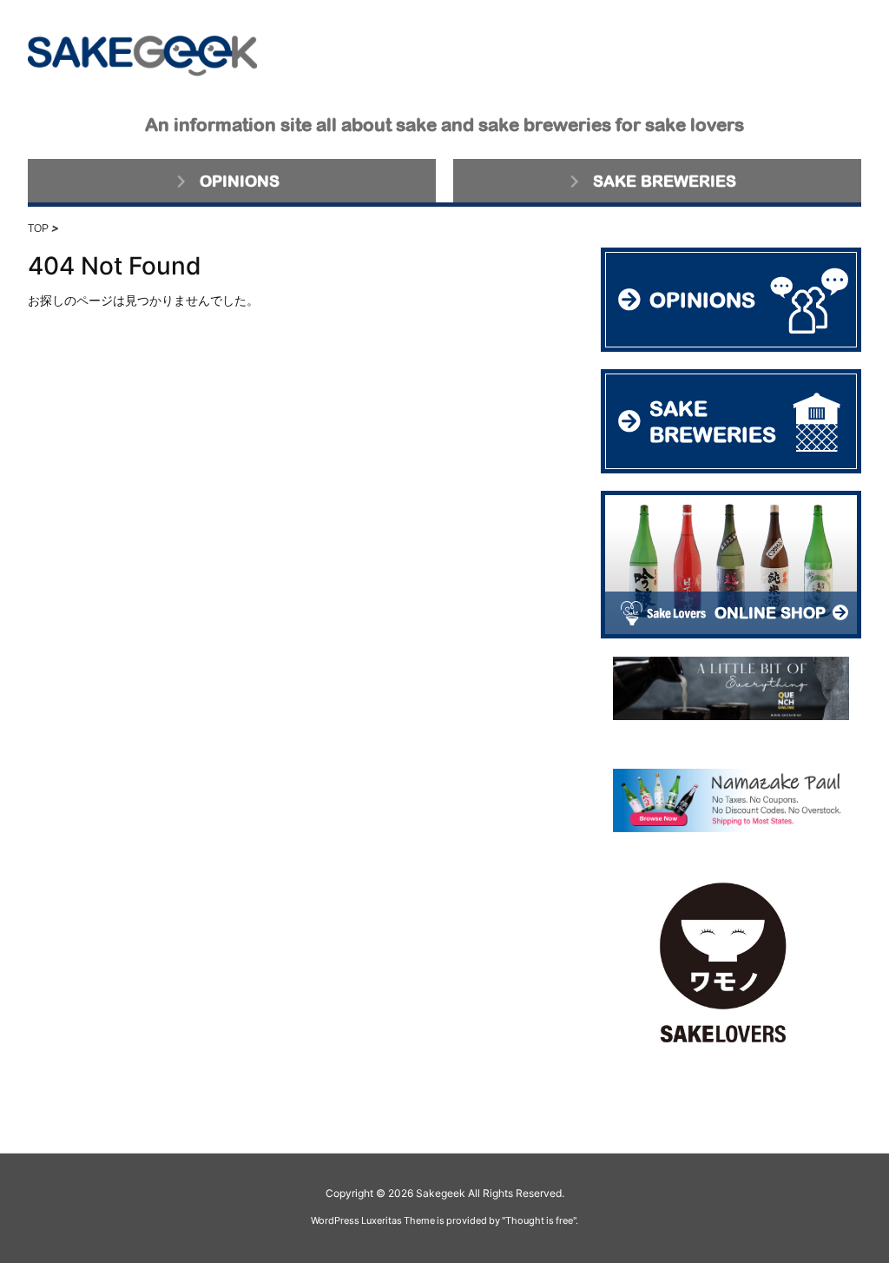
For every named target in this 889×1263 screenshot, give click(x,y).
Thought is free (539, 1220)
